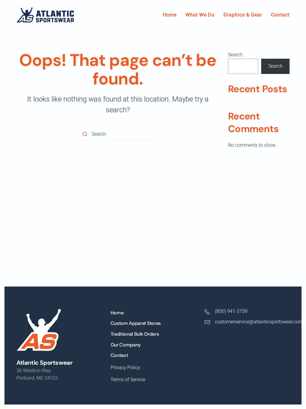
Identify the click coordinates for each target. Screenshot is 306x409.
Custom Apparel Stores (136, 323)
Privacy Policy (125, 367)
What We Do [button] (200, 15)
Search (235, 54)
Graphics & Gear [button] (243, 15)
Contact (280, 15)
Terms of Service (128, 379)
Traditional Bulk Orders (135, 334)
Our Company (126, 345)
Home (170, 15)
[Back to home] (45, 15)
